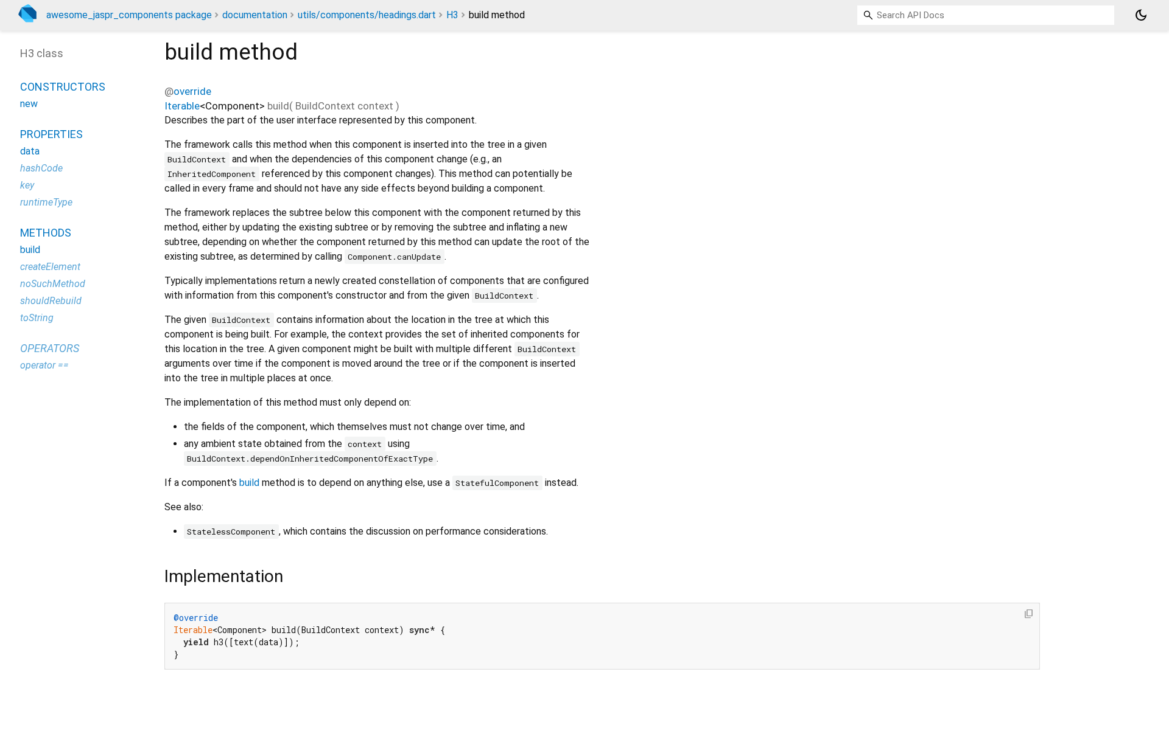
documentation (254, 15)
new (29, 103)
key (27, 185)
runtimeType (46, 202)
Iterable (182, 106)
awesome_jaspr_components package (129, 15)
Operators (49, 348)
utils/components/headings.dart (367, 15)
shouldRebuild (51, 301)
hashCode (41, 168)
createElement (50, 266)
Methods (45, 232)
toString (37, 318)
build (249, 482)
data (30, 151)
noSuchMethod (52, 283)
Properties (51, 134)
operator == (44, 365)
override (192, 91)
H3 (452, 15)
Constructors (62, 86)
